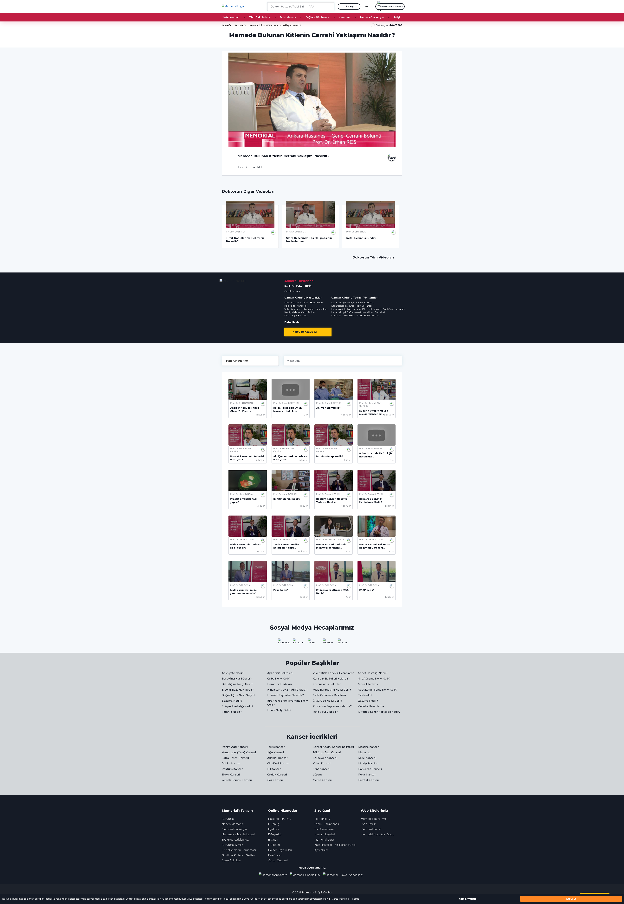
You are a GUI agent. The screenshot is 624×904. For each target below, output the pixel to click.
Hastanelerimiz (231, 17)
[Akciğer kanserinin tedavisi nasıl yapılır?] (291, 435)
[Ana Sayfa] (233, 6)
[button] (330, 6)
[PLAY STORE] (305, 875)
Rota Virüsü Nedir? (325, 711)
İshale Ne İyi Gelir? (279, 710)
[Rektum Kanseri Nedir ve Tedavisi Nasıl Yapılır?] (333, 480)
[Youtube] (327, 642)
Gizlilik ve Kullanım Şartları (238, 855)
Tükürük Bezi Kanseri (327, 752)
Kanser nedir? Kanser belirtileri (333, 746)
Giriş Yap (349, 6)
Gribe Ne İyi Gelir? (279, 678)
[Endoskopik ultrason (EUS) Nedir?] (333, 571)
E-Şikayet (274, 844)
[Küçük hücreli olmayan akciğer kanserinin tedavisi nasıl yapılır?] (377, 389)
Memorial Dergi (324, 839)
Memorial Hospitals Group (377, 834)
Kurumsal (344, 17)
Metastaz (364, 752)
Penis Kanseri (367, 774)
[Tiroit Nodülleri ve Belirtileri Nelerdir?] (250, 214)
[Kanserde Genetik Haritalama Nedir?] (377, 480)
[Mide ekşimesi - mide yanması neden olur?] (247, 571)
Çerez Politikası (340, 898)
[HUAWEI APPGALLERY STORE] (344, 875)
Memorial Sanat (371, 829)
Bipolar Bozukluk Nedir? (238, 689)
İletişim (398, 17)
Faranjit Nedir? (232, 711)
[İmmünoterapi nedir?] (333, 435)
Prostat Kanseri (368, 780)
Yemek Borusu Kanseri (237, 780)
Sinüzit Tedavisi (368, 684)
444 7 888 (396, 25)
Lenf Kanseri (321, 769)
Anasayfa (226, 25)
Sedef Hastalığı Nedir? (373, 673)
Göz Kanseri (275, 780)
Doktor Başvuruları (280, 850)
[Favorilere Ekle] (392, 157)
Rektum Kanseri (232, 769)
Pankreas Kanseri (370, 769)
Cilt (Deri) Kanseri (278, 763)
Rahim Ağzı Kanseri (235, 746)
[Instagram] (297, 642)
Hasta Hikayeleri (324, 834)
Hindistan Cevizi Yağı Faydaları (287, 689)
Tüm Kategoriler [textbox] (237, 360)
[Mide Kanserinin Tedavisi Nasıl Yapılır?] (247, 526)
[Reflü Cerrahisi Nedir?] (370, 214)
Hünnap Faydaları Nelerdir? (285, 695)
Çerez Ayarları (467, 898)
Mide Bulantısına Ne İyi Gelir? (332, 689)
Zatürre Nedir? (368, 700)
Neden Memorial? (233, 824)
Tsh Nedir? (365, 695)
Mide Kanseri (367, 758)
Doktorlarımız (288, 17)
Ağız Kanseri (275, 752)
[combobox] (250, 361)
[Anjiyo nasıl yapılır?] (333, 389)
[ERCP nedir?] (377, 571)
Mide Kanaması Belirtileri (329, 695)
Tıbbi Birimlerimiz (259, 17)
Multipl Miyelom (368, 763)
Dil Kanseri (274, 769)
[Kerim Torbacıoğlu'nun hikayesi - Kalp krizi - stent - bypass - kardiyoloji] (291, 389)
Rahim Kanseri (231, 763)
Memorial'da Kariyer (372, 17)
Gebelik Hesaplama (371, 706)
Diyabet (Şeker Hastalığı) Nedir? (379, 711)
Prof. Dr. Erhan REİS (250, 167)
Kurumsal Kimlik (232, 844)
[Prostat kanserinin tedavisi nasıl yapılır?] (247, 435)
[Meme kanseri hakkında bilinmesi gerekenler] (333, 526)
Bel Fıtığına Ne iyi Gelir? (237, 684)
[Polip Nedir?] (291, 571)
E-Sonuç (273, 824)
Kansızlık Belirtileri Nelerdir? (331, 678)
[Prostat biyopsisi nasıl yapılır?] (247, 480)
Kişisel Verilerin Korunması (239, 850)
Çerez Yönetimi (278, 860)
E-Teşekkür (275, 834)
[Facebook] (282, 642)
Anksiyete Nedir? (233, 673)
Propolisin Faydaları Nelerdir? (332, 706)
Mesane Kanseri (368, 746)
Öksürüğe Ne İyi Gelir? (327, 700)
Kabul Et (571, 898)
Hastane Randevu (279, 818)
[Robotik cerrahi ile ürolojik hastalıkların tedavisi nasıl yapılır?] (377, 435)
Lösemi (317, 774)
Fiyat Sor (273, 829)
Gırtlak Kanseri (277, 774)
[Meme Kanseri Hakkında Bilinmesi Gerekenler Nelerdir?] (377, 526)
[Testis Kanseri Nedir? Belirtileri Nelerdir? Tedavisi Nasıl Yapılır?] (291, 526)
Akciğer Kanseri (277, 758)
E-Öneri (273, 839)
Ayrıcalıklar (321, 850)
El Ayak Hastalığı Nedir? (237, 706)
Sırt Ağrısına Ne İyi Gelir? (374, 678)
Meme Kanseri (322, 780)
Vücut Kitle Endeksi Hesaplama (333, 673)
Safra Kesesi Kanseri (235, 758)
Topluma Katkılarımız (235, 839)
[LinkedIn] (342, 642)
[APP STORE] (274, 875)
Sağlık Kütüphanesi (317, 17)
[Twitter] (312, 642)
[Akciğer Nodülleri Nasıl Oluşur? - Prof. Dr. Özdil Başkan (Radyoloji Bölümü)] (247, 389)
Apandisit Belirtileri (279, 673)
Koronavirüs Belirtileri (327, 684)
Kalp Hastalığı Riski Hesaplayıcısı (335, 844)
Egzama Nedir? (232, 700)
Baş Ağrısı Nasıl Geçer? (237, 678)
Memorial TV (240, 25)
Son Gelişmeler (324, 829)
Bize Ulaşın (275, 855)
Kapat (355, 898)
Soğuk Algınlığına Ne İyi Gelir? (377, 689)
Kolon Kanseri (322, 763)
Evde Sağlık (368, 824)
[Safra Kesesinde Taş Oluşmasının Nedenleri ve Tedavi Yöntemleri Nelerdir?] (310, 214)
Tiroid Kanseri (231, 774)
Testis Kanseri (276, 746)
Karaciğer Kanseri (325, 758)
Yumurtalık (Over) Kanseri (239, 752)
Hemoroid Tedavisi (279, 684)
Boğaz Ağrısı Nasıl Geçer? (238, 695)
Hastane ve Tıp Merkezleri (238, 834)
